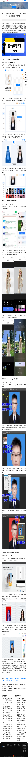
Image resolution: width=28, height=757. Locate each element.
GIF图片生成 (11, 745)
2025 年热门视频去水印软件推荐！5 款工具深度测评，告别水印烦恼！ (21, 736)
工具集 (6, 0)
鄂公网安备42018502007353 (16, 756)
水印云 (7, 678)
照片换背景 (18, 678)
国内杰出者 (23, 756)
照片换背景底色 (15, 680)
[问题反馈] (26, 85)
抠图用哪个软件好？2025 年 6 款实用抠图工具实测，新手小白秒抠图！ (21, 718)
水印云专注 (19, 756)
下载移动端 (25, 748)
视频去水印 (14, 745)
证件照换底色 (6, 680)
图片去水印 (20, 756)
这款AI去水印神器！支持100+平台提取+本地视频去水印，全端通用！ (7, 718)
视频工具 (15, 744)
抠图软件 (12, 678)
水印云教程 (19, 745)
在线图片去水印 (8, 745)
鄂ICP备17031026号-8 (10, 756)
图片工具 (8, 744)
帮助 (18, 744)
